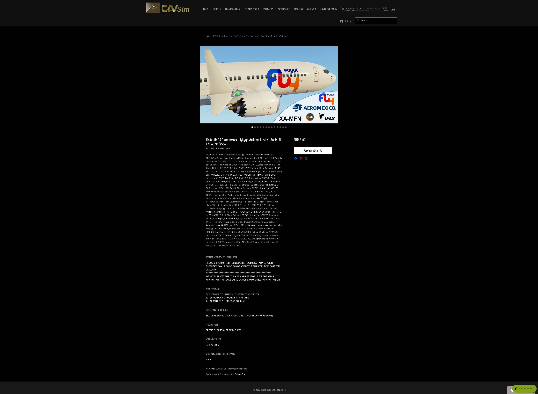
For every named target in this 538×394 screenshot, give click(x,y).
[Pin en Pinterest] (301, 158)
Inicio (208, 36)
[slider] (386, 8)
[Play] (343, 9)
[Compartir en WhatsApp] (306, 158)
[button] (252, 9)
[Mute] (383, 8)
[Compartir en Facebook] (295, 158)
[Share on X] (311, 158)
